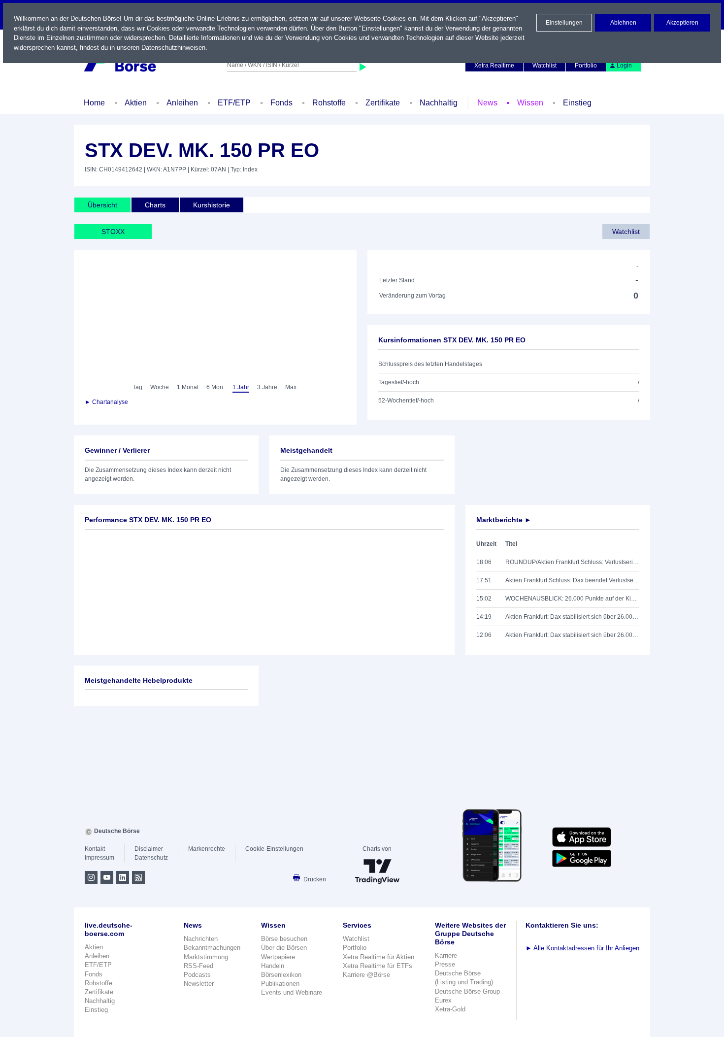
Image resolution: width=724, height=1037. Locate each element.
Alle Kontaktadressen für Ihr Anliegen (582, 948)
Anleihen (182, 103)
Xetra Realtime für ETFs (377, 966)
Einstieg (577, 103)
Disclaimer (148, 848)
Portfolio (586, 65)
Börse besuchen (284, 938)
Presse (445, 964)
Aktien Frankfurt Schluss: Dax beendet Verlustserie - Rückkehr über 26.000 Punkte (572, 580)
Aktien (136, 103)
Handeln (272, 966)
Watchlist (544, 65)
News (487, 103)
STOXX (113, 231)
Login (624, 65)
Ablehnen (623, 22)
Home (94, 103)
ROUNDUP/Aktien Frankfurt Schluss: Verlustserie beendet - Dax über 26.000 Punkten (572, 562)
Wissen (530, 103)
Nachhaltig (439, 103)
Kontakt (95, 848)
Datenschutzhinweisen (173, 47)
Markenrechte (206, 848)
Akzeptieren (682, 22)
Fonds (281, 103)
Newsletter (199, 983)
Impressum (99, 857)
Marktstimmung (206, 957)
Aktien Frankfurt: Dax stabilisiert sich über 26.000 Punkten (572, 616)
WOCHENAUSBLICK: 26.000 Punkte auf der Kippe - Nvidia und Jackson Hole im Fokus (572, 598)
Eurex (443, 1000)
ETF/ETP (234, 103)
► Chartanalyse (106, 402)
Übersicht (102, 205)
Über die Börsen (284, 947)
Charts (155, 205)
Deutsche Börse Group (467, 991)
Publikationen (280, 983)
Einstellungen (564, 22)
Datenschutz (151, 857)
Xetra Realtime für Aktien (378, 957)
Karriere (446, 955)
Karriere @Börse (366, 974)
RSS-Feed (198, 966)
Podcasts (197, 974)
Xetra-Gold (450, 1009)
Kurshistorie (211, 205)
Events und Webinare (291, 992)
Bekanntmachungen (212, 947)
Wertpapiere (278, 957)
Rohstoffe (329, 103)
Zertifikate (382, 103)
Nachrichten (201, 938)
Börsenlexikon (281, 974)
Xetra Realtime (494, 65)
